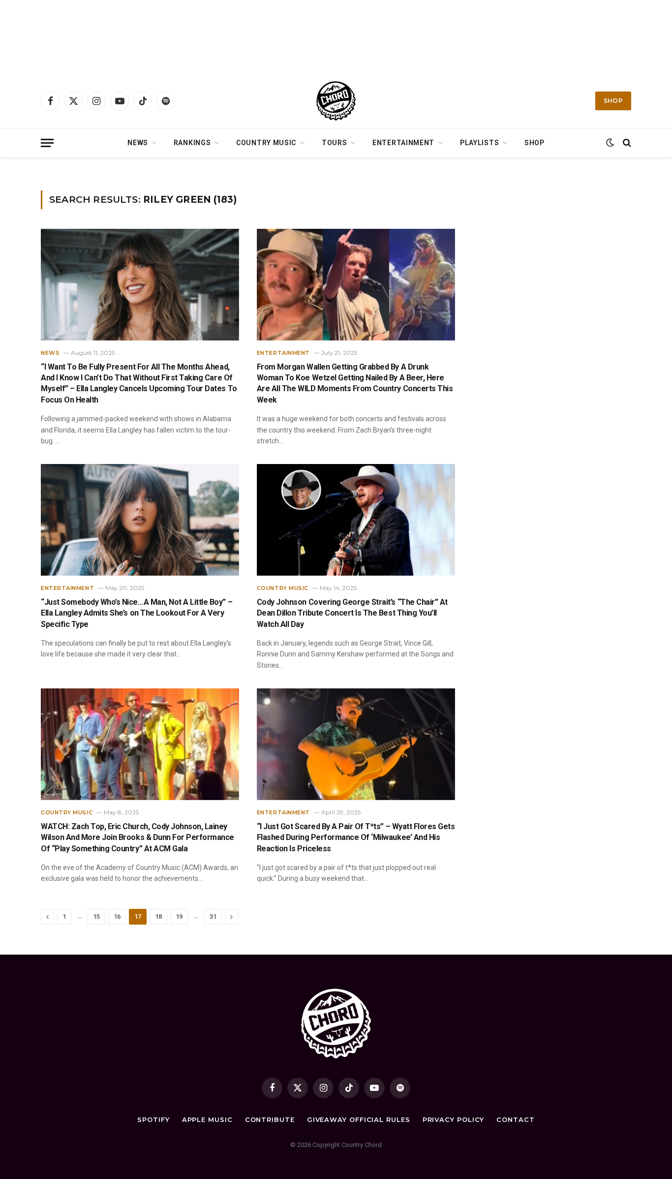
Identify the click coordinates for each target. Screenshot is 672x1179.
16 (117, 916)
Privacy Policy (454, 1119)
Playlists (479, 143)
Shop (613, 100)
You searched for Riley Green (96, 170)
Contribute (270, 1119)
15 (96, 916)
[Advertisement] (336, 37)
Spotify (153, 1119)
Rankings (192, 143)
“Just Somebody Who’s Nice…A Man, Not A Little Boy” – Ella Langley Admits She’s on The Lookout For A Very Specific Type (136, 613)
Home (48, 170)
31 (213, 916)
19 (179, 916)
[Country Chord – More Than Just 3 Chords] (336, 101)
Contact (515, 1119)
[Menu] (47, 143)
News (137, 143)
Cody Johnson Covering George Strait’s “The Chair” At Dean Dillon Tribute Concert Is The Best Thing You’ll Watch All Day (352, 613)
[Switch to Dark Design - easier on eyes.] (610, 142)
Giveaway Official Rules (358, 1119)
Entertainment (403, 143)
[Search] (626, 143)
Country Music (266, 143)
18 (158, 916)
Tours (334, 143)
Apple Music (207, 1119)
